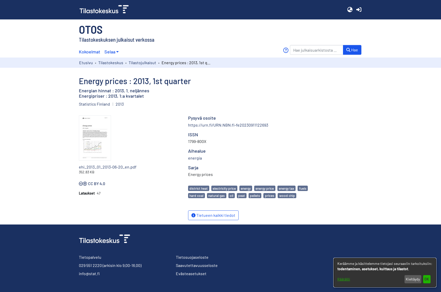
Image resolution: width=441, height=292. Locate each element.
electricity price (224, 188)
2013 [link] (120, 104)
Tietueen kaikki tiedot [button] (215, 215)
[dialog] (385, 272)
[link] (106, 9)
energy (246, 188)
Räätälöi (343, 279)
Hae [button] (354, 49)
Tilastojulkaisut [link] (142, 62)
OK (426, 279)
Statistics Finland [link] (94, 104)
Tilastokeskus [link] (110, 62)
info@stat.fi (89, 273)
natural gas (216, 195)
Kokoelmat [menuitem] (89, 51)
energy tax (286, 188)
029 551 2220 (90, 265)
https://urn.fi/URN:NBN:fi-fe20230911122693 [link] (228, 124)
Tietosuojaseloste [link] (192, 257)
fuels (303, 188)
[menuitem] (111, 51)
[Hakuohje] (286, 50)
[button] (349, 10)
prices (269, 195)
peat (241, 195)
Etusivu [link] (86, 62)
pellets (255, 195)
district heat (198, 188)
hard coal (196, 195)
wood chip (287, 195)
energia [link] (195, 157)
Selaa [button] (109, 51)
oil (231, 195)
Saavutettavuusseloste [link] (197, 265)
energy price (264, 188)
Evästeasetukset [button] (191, 273)
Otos (91, 29)
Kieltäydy (413, 279)
